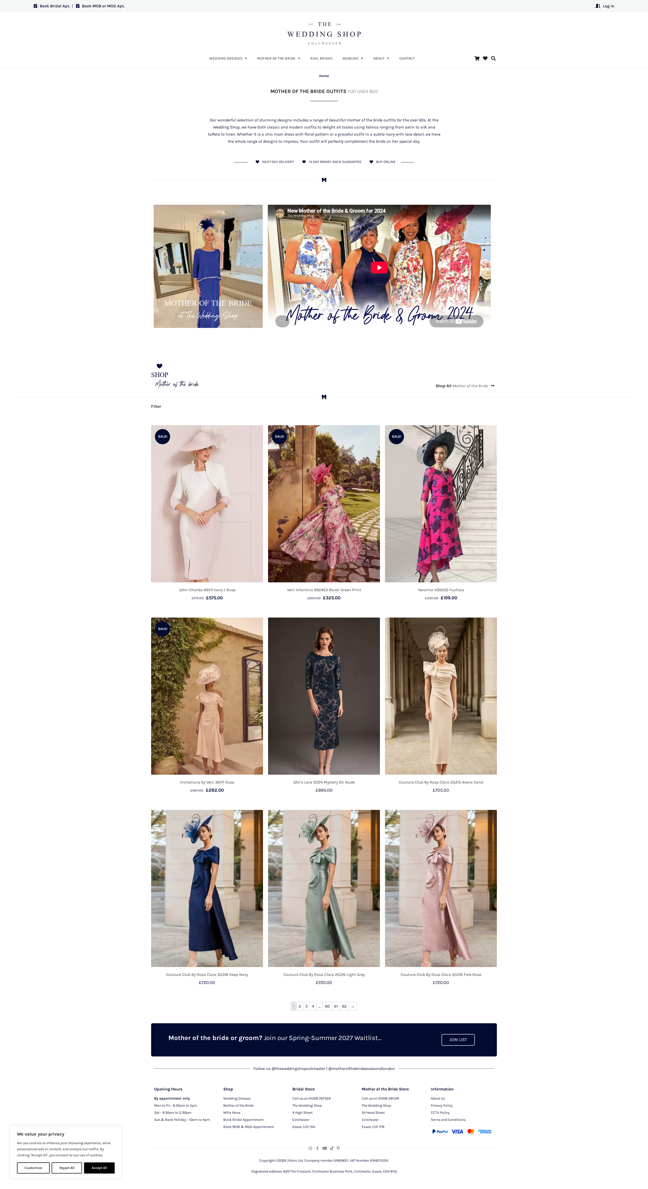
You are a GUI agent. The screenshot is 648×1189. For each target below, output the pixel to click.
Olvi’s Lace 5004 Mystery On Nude (324, 782)
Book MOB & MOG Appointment (248, 1127)
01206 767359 (320, 1098)
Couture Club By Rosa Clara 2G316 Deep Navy (207, 974)
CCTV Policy (440, 1112)
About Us (438, 1098)
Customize (33, 1168)
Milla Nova (231, 1112)
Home (324, 76)
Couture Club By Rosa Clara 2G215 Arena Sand (441, 782)
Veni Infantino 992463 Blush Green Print (324, 589)
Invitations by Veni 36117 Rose (207, 782)
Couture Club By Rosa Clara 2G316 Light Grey (324, 974)
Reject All (66, 1168)
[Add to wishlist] (255, 432)
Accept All (99, 1168)
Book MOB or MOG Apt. (103, 6)
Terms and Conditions (448, 1120)
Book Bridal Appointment (243, 1120)
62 (344, 1006)
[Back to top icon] (623, 1178)
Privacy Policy (442, 1105)
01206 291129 (388, 1098)
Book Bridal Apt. (55, 6)
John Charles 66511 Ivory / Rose (207, 589)
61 (336, 1006)
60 (327, 1006)
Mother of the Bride (462, 385)
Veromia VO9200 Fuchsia (441, 589)
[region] (66, 1152)
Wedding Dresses (237, 1098)
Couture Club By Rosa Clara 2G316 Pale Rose (441, 974)
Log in (608, 6)
